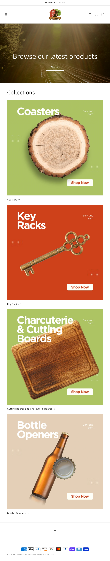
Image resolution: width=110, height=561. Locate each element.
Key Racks (12, 304)
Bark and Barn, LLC (20, 554)
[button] (6, 14)
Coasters (12, 199)
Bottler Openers (16, 513)
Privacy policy (50, 554)
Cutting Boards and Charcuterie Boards (29, 408)
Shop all (55, 67)
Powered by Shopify (35, 554)
